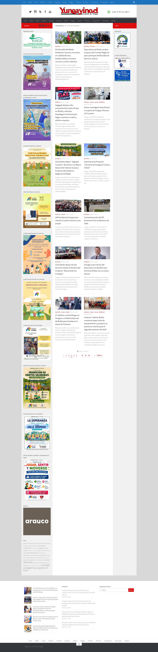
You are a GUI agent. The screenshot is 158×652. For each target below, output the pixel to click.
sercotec (29, 565)
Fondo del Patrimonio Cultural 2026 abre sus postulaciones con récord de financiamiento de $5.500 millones (45, 590)
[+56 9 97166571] (49, 25)
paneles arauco (36, 563)
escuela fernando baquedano (37, 555)
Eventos (50, 2)
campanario (41, 546)
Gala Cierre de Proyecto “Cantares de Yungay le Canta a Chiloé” (97, 164)
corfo (49, 550)
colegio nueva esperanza (42, 550)
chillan (36, 548)
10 (82, 355)
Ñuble (25, 570)
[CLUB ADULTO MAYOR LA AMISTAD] (37, 186)
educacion (26, 555)
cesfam (33, 548)
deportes (34, 553)
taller (36, 565)
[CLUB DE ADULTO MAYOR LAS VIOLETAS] (37, 273)
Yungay (71, 2)
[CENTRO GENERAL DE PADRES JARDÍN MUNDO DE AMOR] (37, 500)
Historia (112, 2)
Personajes (104, 2)
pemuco (43, 563)
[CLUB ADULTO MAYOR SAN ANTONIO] (37, 360)
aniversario (34, 543)
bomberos (34, 546)
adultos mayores (27, 543)
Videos (65, 2)
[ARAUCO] (37, 535)
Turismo (78, 2)
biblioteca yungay (27, 546)
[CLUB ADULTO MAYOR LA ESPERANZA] (37, 449)
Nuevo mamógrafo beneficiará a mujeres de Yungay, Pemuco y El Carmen (97, 110)
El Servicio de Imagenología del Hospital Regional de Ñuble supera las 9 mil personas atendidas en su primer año (45, 628)
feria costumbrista (27, 557)
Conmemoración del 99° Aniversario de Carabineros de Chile (96, 220)
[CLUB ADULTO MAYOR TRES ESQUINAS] (37, 89)
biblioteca (48, 543)
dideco (44, 553)
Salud (92, 102)
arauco (39, 543)
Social (63, 214)
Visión (36, 2)
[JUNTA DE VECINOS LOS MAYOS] (37, 227)
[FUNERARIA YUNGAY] (37, 48)
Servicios (102, 102)
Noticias (42, 2)
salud (25, 565)
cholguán (41, 548)
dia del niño (40, 553)
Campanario (94, 2)
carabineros (27, 548)
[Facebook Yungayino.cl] (40, 25)
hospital (47, 557)
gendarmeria (42, 557)
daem (24, 553)
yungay (46, 565)
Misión (30, 2)
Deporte (57, 2)
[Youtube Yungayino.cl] (46, 25)
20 (85, 355)
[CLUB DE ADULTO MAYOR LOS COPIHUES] (37, 319)
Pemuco (85, 2)
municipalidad (46, 560)
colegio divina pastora (32, 550)
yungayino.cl (41, 567)
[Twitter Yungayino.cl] (43, 25)
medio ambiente (38, 560)
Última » (99, 355)
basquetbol (43, 543)
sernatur (33, 565)
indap (24, 560)
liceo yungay (30, 560)
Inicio (24, 2)
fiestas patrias (35, 557)
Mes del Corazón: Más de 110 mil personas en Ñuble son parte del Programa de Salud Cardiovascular (45, 618)
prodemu (47, 562)
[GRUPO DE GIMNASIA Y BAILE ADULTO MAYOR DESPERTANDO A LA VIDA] (37, 140)
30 (89, 355)
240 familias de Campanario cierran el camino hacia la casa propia (68, 220)
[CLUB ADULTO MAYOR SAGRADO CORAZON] (37, 408)
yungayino (29, 567)
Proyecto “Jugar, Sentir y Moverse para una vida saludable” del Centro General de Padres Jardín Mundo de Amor (45, 599)
